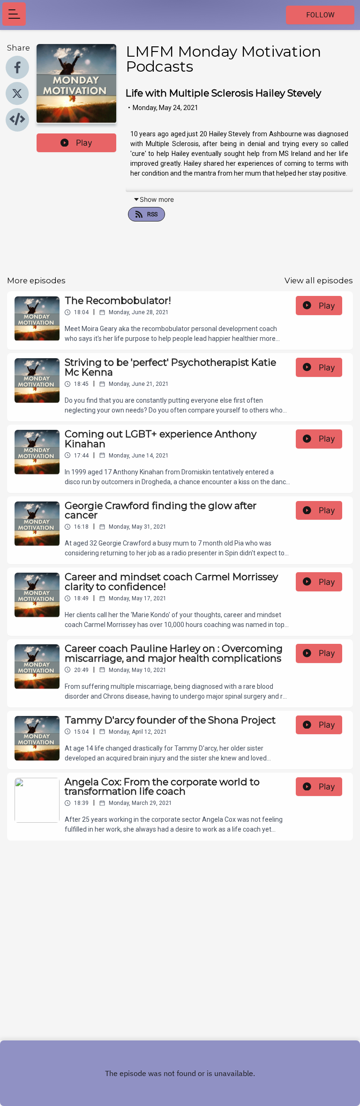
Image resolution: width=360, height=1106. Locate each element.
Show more (157, 199)
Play (84, 142)
